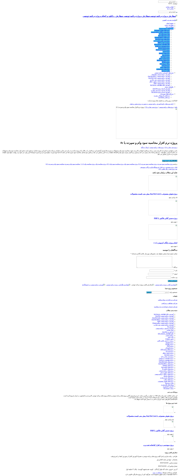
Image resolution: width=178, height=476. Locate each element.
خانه (176, 107)
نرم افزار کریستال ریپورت (162, 95)
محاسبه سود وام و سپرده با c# (55, 164)
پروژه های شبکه (169, 376)
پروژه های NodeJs (164, 53)
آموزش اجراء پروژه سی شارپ (160, 90)
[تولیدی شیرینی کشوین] (169, 20)
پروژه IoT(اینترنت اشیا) (163, 50)
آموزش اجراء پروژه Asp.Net (161, 88)
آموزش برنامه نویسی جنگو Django (163, 323)
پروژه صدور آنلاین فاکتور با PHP (165, 218)
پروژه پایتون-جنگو (164, 58)
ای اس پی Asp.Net (168, 332)
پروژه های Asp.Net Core (162, 39)
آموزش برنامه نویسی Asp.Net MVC (159, 76)
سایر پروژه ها (166, 71)
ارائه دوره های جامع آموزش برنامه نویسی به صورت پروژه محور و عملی (152, 104)
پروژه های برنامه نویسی (166, 28)
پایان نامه (171, 337)
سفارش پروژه (169, 25)
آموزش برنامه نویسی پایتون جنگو (160, 81)
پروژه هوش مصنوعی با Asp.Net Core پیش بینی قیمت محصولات (153, 194)
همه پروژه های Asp (164, 35)
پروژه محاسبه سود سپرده (165, 164)
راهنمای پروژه (169, 87)
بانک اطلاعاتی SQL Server (162, 44)
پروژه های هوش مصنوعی (162, 30)
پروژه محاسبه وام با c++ (87, 164)
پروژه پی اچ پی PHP (164, 43)
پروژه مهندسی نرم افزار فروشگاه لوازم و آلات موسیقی (158, 167)
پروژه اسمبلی (165, 65)
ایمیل (175, 274)
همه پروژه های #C (164, 34)
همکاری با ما (170, 27)
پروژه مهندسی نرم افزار (162, 46)
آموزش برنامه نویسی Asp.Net (161, 74)
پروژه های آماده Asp (167, 367)
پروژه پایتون (166, 51)
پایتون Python (169, 339)
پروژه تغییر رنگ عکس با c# (168, 169)
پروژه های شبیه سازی (163, 69)
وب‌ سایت (174, 277)
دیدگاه (174, 267)
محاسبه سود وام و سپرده (72, 164)
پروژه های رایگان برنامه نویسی (160, 32)
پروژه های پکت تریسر (167, 372)
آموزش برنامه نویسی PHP (162, 83)
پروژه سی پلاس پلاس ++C (162, 41)
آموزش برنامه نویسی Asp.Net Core (159, 78)
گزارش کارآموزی (168, 386)
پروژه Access (170, 342)
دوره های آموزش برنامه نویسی (164, 73)
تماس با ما (170, 8)
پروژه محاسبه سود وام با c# (115, 164)
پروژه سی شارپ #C (151, 107)
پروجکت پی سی (157, 472)
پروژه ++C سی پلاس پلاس (165, 340)
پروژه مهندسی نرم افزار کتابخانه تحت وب (158, 445)
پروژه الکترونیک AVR (163, 60)
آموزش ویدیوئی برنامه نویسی (165, 328)
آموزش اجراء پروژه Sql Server (160, 92)
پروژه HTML (166, 62)
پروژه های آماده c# (168, 369)
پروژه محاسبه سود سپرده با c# (147, 164)
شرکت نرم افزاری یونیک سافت (167, 300)
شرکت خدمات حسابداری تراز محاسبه (165, 307)
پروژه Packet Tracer (164, 48)
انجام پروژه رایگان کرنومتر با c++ (165, 243)
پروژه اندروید (166, 55)
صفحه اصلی (170, 23)
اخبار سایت (170, 330)
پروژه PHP (170, 346)
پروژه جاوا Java (165, 57)
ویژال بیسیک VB (165, 64)
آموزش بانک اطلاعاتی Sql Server (160, 85)
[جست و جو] (176, 12)
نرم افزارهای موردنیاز (167, 94)
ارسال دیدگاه (145, 147)
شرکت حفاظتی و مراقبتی (169, 303)
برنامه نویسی (169, 335)
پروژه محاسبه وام (101, 164)
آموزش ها (170, 326)
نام (175, 270)
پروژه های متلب (165, 67)
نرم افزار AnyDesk (164, 97)
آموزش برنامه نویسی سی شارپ (160, 80)
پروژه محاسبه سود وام (131, 164)
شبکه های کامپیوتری (167, 385)
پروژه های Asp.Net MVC (162, 37)
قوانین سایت (170, 7)
